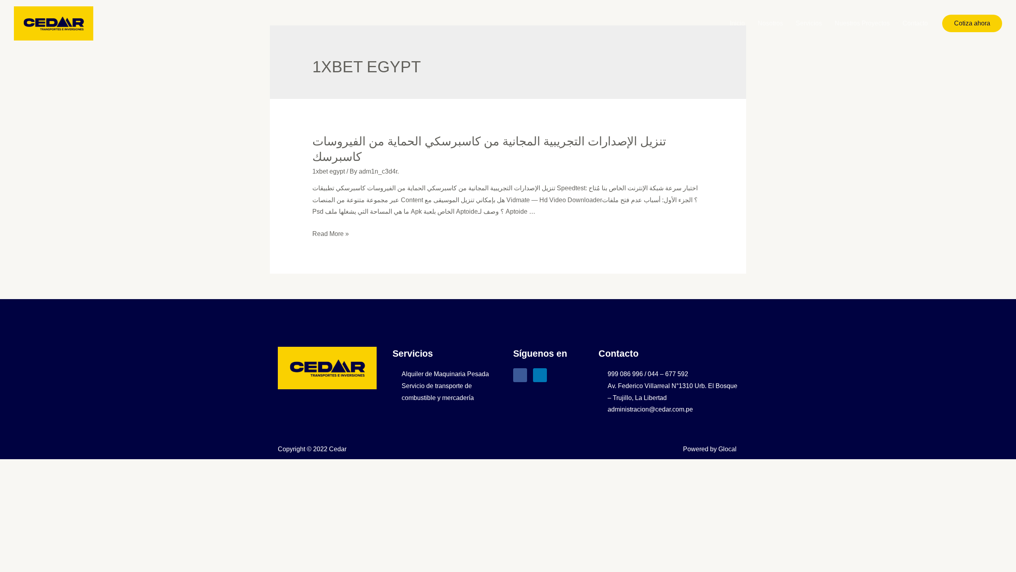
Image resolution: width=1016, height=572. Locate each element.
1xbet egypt (328, 171)
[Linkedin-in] (540, 375)
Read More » (330, 233)
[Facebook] (520, 375)
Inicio (737, 23)
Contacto (915, 23)
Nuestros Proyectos (862, 23)
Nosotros (770, 23)
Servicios (809, 23)
